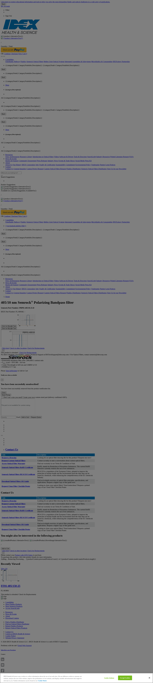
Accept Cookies (125, 678)
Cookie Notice (42, 681)
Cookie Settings (109, 678)
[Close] (149, 677)
